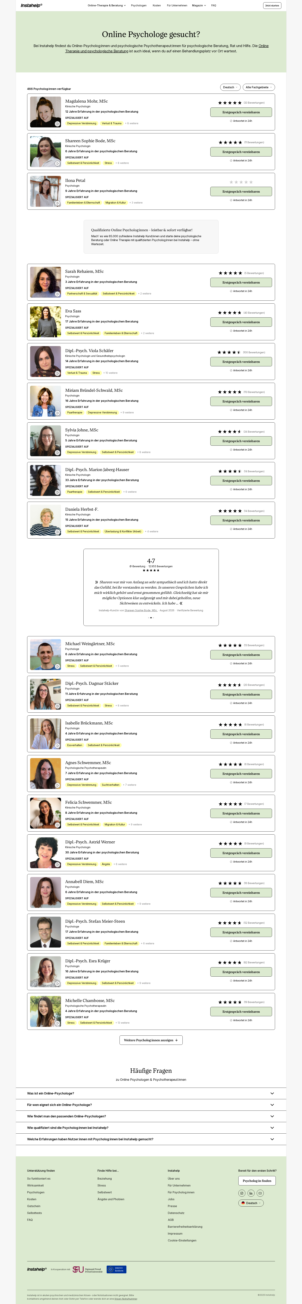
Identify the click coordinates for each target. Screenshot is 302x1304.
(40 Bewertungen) (254, 312)
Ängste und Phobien (110, 1199)
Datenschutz (176, 1213)
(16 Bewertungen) (254, 883)
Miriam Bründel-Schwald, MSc (94, 390)
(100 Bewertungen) (254, 352)
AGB (171, 1220)
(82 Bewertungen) (254, 962)
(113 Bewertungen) (254, 391)
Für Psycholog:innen (181, 1192)
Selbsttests (34, 1213)
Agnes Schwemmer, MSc (88, 762)
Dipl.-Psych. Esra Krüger (87, 960)
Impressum (175, 1233)
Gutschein (33, 1206)
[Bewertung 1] (148, 617)
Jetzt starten (272, 5)
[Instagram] (241, 1193)
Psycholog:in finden (257, 1181)
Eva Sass (73, 311)
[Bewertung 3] (153, 617)
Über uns (174, 1178)
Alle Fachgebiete (257, 87)
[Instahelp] (31, 6)
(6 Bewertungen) (254, 724)
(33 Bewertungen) (254, 102)
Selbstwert (104, 1192)
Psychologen (35, 1192)
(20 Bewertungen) (254, 684)
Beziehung (104, 1178)
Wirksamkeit (35, 1185)
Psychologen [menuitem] (139, 5)
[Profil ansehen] (45, 112)
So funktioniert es (38, 1178)
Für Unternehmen (179, 1185)
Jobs (171, 1199)
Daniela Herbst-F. (81, 509)
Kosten (31, 1199)
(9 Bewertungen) (254, 843)
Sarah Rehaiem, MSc (84, 271)
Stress (101, 1185)
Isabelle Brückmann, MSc (89, 723)
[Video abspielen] (57, 124)
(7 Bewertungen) (254, 803)
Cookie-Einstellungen (182, 1240)
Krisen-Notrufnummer (126, 1298)
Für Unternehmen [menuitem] (177, 5)
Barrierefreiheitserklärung (185, 1226)
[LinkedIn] (251, 1193)
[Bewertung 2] (151, 617)
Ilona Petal (75, 180)
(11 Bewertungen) (254, 142)
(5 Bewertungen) (254, 273)
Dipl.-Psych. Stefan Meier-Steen (95, 921)
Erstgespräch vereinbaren (241, 112)
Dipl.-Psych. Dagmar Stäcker (91, 683)
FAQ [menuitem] (213, 5)
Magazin (197, 5)
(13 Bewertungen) (254, 645)
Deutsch (228, 87)
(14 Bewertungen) (254, 471)
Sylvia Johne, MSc (81, 430)
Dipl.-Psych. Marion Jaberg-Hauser (97, 469)
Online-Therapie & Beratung (105, 5)
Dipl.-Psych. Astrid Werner (90, 841)
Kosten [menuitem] (157, 5)
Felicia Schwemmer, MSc (88, 802)
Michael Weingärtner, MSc (90, 643)
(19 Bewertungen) (254, 1002)
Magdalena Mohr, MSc (86, 101)
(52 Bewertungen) (254, 922)
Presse (172, 1206)
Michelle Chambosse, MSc (90, 1000)
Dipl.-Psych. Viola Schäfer (89, 350)
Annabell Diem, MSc (84, 881)
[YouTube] (260, 1193)
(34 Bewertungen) (254, 431)
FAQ (30, 1220)
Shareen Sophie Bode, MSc (90, 140)
